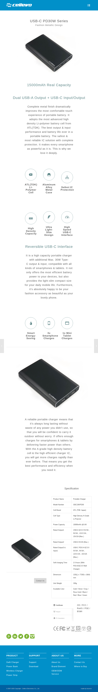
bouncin (89, 688)
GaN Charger (12, 662)
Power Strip (11, 675)
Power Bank (12, 666)
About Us (56, 662)
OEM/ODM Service (57, 672)
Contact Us (79, 662)
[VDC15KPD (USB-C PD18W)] (2, 346)
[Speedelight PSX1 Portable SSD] (96, 346)
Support (32, 662)
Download (33, 666)
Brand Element (59, 666)
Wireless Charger (14, 671)
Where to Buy (80, 666)
